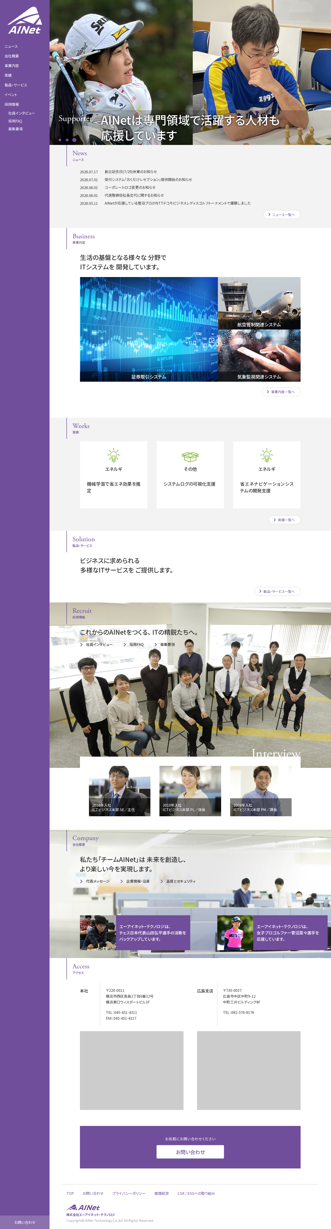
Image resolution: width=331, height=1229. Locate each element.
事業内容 (12, 65)
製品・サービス (16, 85)
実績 (8, 75)
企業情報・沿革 (138, 881)
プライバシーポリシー (129, 1193)
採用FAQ (15, 121)
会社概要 (12, 56)
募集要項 (167, 644)
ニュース (11, 46)
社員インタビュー (21, 113)
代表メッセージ (98, 881)
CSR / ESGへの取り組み (196, 1193)
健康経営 (161, 1193)
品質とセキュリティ (180, 881)
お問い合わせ (24, 1222)
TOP (70, 1193)
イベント (11, 94)
